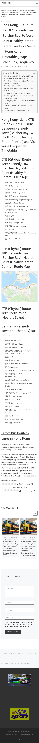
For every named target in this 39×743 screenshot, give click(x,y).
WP (13, 734)
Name (9, 602)
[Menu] (37, 3)
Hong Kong (9, 10)
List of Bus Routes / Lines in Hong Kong (16, 110)
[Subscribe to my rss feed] (19, 739)
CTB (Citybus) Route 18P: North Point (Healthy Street (19, 102)
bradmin (5, 66)
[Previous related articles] (31, 513)
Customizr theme (28, 734)
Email (9, 610)
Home (3, 10)
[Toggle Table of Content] (33, 73)
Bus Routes (16, 731)
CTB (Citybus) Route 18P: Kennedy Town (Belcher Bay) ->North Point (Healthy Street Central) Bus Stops (18, 88)
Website (10, 617)
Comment (10, 588)
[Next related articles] (35, 513)
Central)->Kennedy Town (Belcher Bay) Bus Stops (18, 107)
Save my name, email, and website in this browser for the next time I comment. (19, 625)
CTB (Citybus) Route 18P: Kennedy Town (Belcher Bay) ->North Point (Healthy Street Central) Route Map (18, 95)
